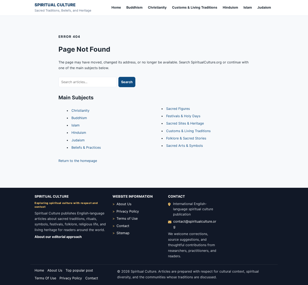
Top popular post (79, 270)
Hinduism (230, 7)
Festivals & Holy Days (183, 116)
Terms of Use (127, 218)
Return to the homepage (77, 161)
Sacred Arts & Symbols (184, 145)
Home (116, 7)
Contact (122, 226)
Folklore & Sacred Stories (186, 138)
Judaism (264, 7)
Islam (247, 7)
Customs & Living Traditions (194, 7)
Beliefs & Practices (86, 147)
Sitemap (122, 233)
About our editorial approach (58, 237)
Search (127, 82)
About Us (123, 204)
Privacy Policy (127, 211)
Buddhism (134, 7)
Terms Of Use (45, 278)
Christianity (157, 7)
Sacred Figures (178, 108)
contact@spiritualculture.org (194, 224)
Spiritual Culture (55, 4)
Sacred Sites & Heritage (185, 123)
